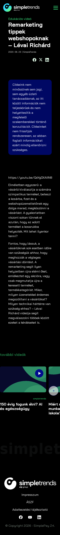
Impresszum (30, 495)
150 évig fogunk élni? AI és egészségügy (21, 406)
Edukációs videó (19, 19)
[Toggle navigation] (55, 7)
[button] (53, 391)
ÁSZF (30, 502)
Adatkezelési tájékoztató (30, 509)
